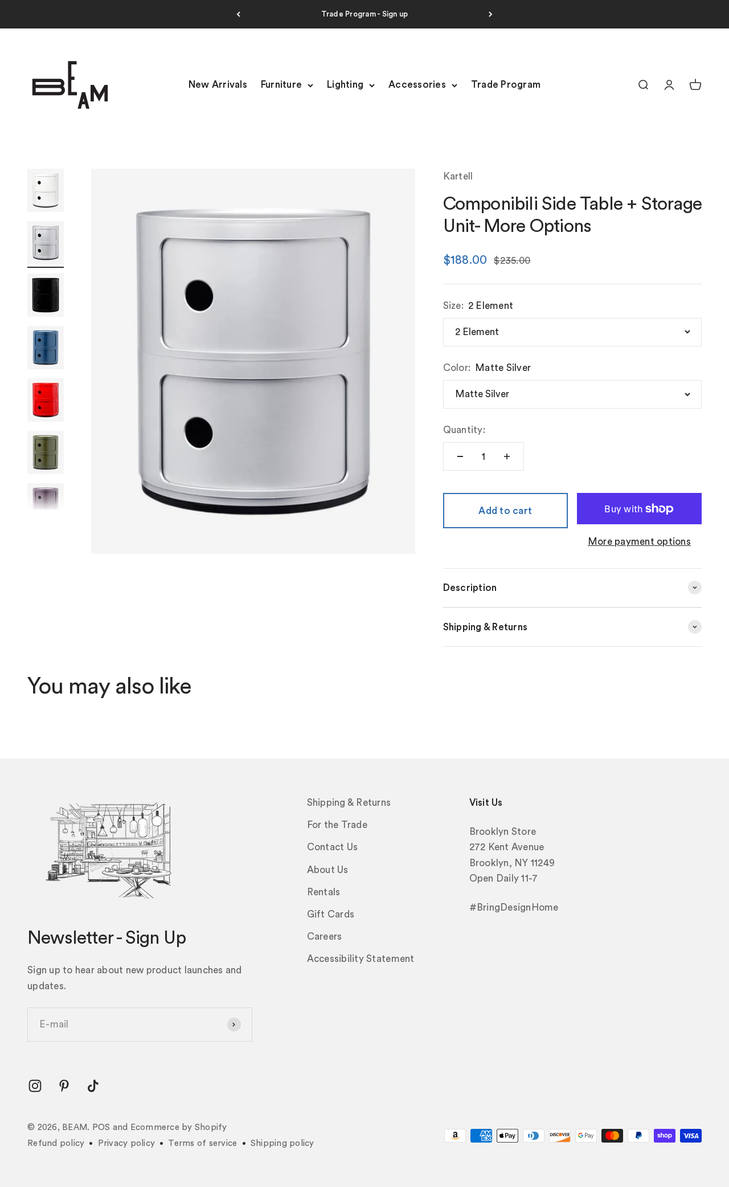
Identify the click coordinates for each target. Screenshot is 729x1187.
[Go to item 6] (45, 454)
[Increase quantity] (506, 456)
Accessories (417, 85)
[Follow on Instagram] (35, 1086)
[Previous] (238, 14)
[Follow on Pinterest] (64, 1086)
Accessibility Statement (361, 959)
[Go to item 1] (45, 192)
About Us (328, 870)
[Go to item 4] (45, 349)
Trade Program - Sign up (364, 14)
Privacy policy (126, 1143)
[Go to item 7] (45, 506)
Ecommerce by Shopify (178, 1127)
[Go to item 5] (45, 401)
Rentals (324, 892)
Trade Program (505, 85)
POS (101, 1127)
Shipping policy (282, 1143)
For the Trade (337, 825)
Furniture (281, 85)
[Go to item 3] (45, 297)
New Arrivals (218, 85)
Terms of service (202, 1143)
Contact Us (332, 847)
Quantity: (464, 430)
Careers (324, 936)
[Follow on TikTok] (93, 1086)
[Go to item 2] (45, 244)
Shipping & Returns (349, 802)
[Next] (491, 14)
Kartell (458, 176)
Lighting (345, 85)
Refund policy (55, 1143)
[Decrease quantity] (460, 456)
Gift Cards (331, 914)
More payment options (639, 541)
